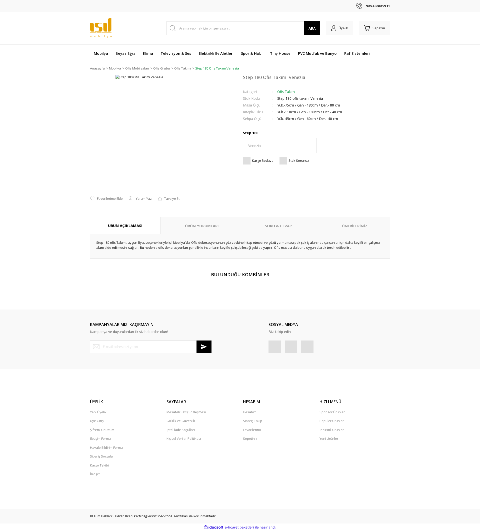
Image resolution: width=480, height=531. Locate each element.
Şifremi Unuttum (102, 430)
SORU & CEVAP (278, 225)
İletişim (95, 474)
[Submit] (204, 346)
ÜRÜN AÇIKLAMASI (125, 225)
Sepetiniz (250, 438)
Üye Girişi (97, 420)
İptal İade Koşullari (180, 430)
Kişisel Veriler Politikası (183, 438)
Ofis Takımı (286, 91)
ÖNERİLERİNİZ (355, 225)
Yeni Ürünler (329, 438)
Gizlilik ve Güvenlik (180, 420)
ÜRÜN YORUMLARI (202, 225)
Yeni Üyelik (98, 412)
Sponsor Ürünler (332, 412)
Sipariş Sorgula (101, 456)
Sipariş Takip (252, 420)
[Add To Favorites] (106, 198)
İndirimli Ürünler (332, 430)
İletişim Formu (100, 438)
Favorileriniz (252, 430)
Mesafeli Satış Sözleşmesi (186, 412)
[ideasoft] (214, 527)
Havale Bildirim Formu (106, 447)
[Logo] (101, 28)
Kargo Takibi (99, 465)
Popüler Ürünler (332, 420)
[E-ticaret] (239, 527)
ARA (312, 28)
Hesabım (249, 412)
